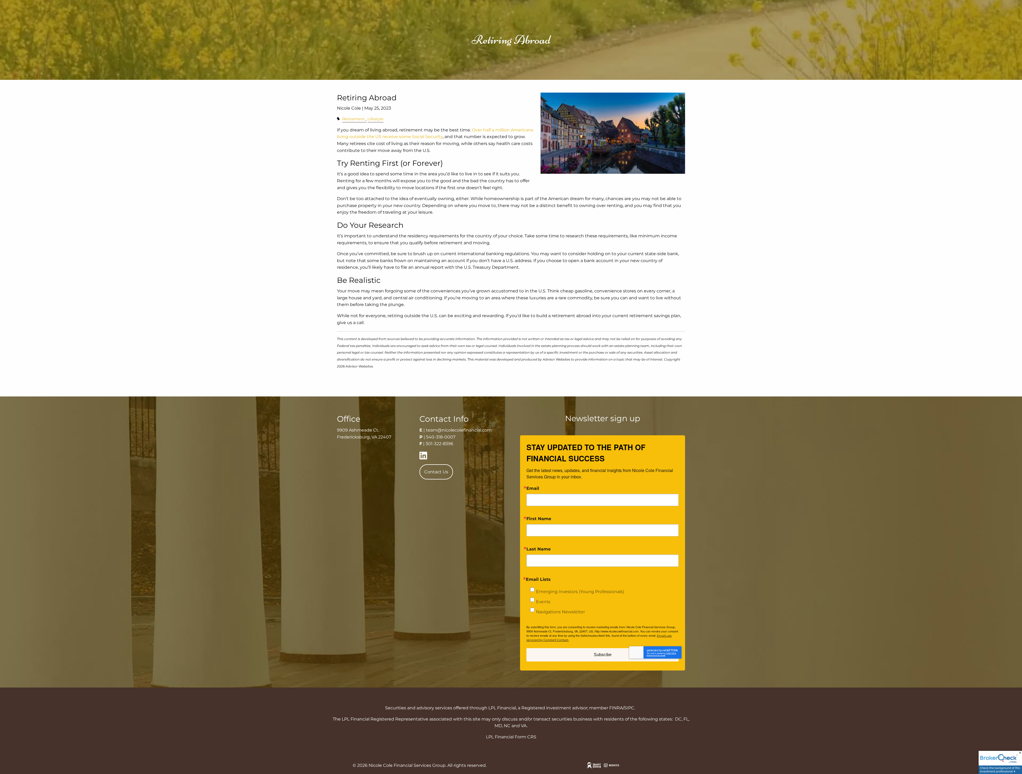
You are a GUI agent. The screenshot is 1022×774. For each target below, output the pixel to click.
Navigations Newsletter (560, 611)
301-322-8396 (439, 443)
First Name (538, 519)
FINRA (616, 707)
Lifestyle (376, 119)
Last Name (538, 549)
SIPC (629, 707)
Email (532, 488)
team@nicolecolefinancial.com (459, 430)
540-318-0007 (440, 437)
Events (543, 601)
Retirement (353, 119)
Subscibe (603, 654)
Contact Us (436, 471)
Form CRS (525, 736)
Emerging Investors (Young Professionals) (580, 591)
